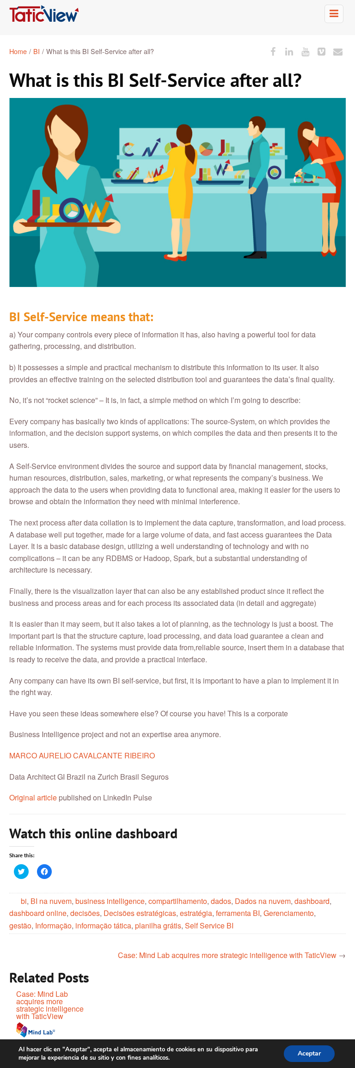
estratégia (196, 913)
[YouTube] (305, 51)
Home (18, 51)
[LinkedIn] (289, 51)
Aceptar (309, 1053)
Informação (53, 925)
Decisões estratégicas (140, 913)
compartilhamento (177, 901)
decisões (85, 913)
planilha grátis (158, 925)
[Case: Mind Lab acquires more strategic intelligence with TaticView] (51, 1030)
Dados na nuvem (263, 901)
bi (24, 901)
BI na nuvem (51, 901)
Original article (33, 797)
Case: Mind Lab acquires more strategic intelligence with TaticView (227, 955)
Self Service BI (209, 925)
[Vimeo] (321, 51)
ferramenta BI (238, 913)
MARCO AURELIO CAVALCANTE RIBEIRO (82, 755)
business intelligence (110, 901)
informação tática (103, 925)
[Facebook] (272, 51)
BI (36, 51)
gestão (20, 925)
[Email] (338, 51)
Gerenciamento (288, 913)
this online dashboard (113, 833)
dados (221, 901)
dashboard (312, 901)
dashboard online (38, 913)
